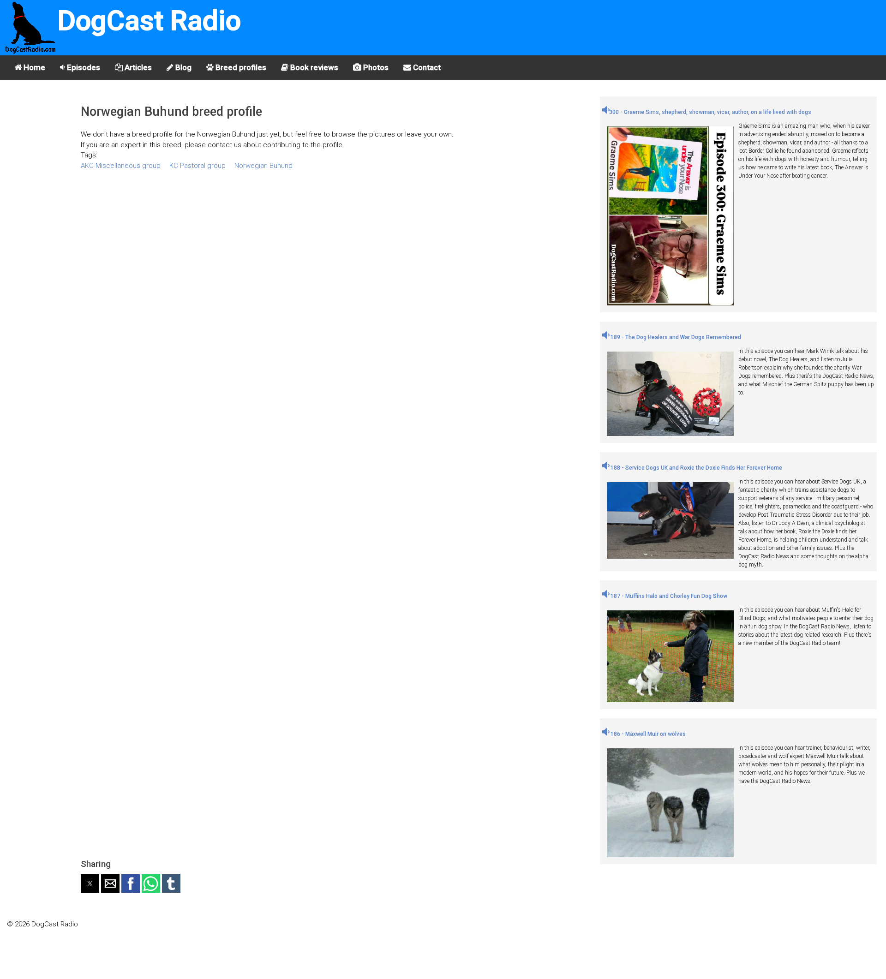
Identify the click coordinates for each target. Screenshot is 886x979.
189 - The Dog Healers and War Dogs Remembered (675, 337)
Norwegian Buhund (263, 165)
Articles (137, 67)
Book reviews (313, 67)
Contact (426, 67)
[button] (90, 883)
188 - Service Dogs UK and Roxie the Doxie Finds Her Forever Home (695, 468)
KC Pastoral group (197, 165)
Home (33, 67)
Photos (375, 67)
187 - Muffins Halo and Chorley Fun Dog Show (668, 596)
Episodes (82, 67)
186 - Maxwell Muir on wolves (647, 734)
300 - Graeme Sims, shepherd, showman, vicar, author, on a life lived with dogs (710, 112)
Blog (183, 67)
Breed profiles (240, 67)
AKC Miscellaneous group (121, 165)
